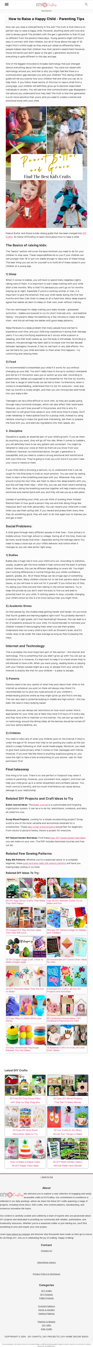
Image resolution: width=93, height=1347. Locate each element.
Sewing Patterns (46, 1313)
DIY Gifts (46, 1325)
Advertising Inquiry (46, 1262)
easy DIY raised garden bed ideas (67, 838)
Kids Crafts (46, 1329)
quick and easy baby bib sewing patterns (44, 863)
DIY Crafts (46, 1291)
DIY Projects (46, 1294)
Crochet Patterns (46, 1306)
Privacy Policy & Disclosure (46, 1274)
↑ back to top (46, 1177)
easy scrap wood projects (41, 827)
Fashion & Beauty (46, 1322)
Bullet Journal (40, 804)
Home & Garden (46, 1310)
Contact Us (46, 1251)
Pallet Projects (46, 1298)
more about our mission (18, 1234)
